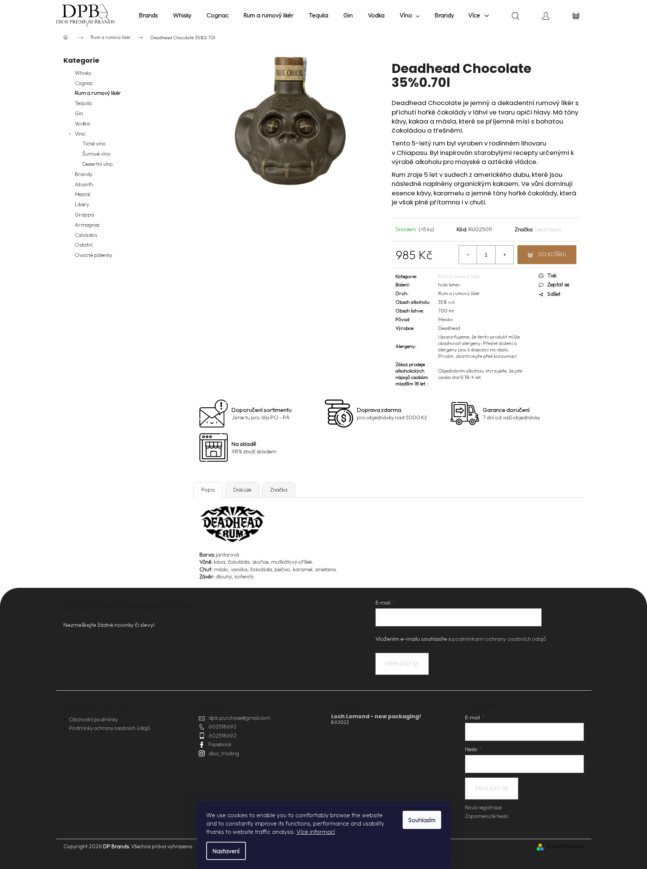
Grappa (84, 214)
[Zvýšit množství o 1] (504, 255)
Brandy (84, 174)
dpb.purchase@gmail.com (239, 717)
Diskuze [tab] (242, 489)
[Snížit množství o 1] (468, 255)
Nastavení (226, 851)
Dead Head (547, 229)
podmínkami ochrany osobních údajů (499, 638)
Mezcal (82, 194)
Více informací (315, 831)
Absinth (84, 184)
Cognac (84, 83)
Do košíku (552, 254)
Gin (79, 113)
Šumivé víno (96, 153)
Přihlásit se (402, 663)
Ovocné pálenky (93, 255)
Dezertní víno (97, 164)
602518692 (222, 726)
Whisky (83, 73)
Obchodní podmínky (93, 719)
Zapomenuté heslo (487, 816)
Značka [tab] (278, 489)
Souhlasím (421, 820)
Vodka (82, 123)
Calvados (86, 235)
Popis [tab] (208, 489)
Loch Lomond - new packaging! (376, 716)
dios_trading (223, 753)
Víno (80, 133)
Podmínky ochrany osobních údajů (109, 728)
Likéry (82, 204)
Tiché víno (94, 143)
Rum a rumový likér (98, 93)
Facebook (220, 744)
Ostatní (84, 244)
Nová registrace (483, 807)
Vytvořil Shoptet (565, 846)
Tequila (83, 103)
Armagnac (87, 224)
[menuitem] (148, 15)
